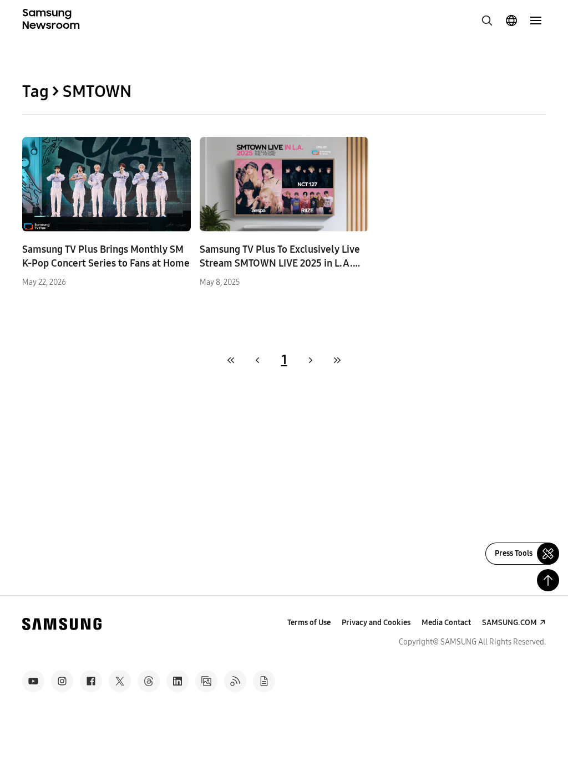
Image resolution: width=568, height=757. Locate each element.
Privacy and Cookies (376, 622)
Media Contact (446, 622)
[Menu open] (536, 20)
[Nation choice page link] (511, 20)
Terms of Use (309, 622)
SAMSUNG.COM (509, 622)
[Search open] (487, 20)
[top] (548, 580)
